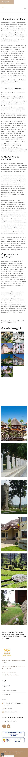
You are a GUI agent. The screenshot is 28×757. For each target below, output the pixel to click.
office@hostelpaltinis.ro (10, 712)
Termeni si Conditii (7, 694)
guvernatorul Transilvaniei (14, 634)
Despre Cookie (6, 686)
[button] (2, 754)
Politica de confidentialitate (9, 690)
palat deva (9, 636)
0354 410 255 (8, 708)
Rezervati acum (6, 2)
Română (6, 756)
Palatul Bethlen (17, 636)
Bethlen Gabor (14, 632)
